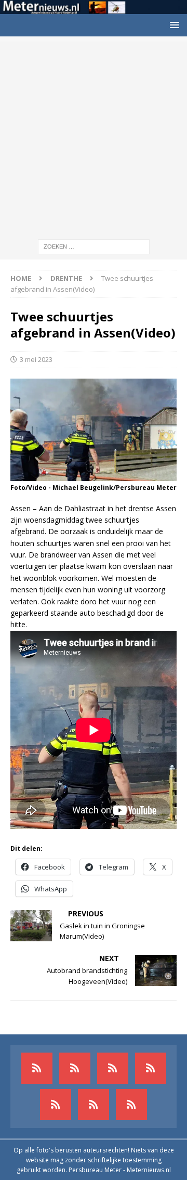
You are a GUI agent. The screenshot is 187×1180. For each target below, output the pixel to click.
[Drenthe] (74, 1068)
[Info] (55, 1104)
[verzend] (131, 1104)
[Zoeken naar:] (94, 246)
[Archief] (36, 1068)
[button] (172, 25)
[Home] (150, 1068)
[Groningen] (112, 1068)
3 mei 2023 (36, 359)
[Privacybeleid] (93, 1104)
